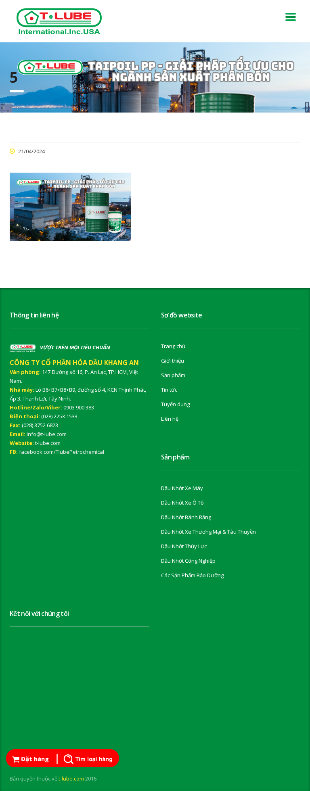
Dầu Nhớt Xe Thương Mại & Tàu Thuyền (208, 531)
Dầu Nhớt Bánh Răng (186, 517)
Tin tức (169, 389)
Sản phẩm (173, 375)
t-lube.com (48, 443)
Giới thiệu (172, 360)
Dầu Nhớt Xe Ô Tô (182, 502)
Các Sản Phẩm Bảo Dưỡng (192, 575)
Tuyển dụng (175, 404)
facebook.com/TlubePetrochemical (61, 451)
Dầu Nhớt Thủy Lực (184, 546)
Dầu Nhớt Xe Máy (182, 488)
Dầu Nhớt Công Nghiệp (188, 560)
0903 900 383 (78, 407)
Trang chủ (173, 346)
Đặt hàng (34, 759)
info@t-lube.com (47, 434)
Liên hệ (169, 418)
